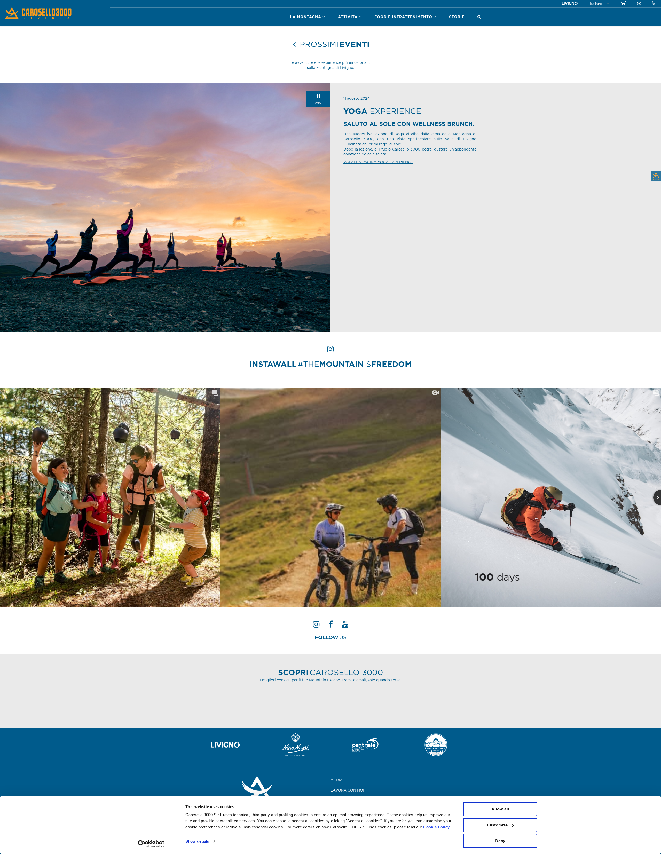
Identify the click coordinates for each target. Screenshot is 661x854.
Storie (457, 16)
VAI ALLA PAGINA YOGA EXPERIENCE (378, 161)
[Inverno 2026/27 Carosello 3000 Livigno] (639, 4)
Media (336, 779)
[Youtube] (345, 625)
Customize (497, 825)
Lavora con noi (347, 790)
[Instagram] (316, 625)
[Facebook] (331, 625)
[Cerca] (479, 17)
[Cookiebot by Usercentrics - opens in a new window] (151, 844)
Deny (500, 840)
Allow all (500, 809)
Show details (197, 841)
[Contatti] (653, 3)
